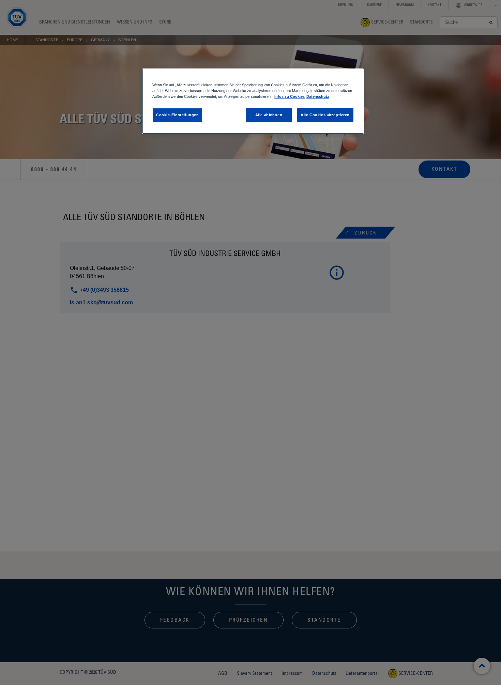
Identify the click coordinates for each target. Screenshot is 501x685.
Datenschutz (317, 96)
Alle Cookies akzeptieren (325, 115)
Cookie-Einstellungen (177, 115)
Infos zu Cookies (289, 96)
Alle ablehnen (268, 115)
